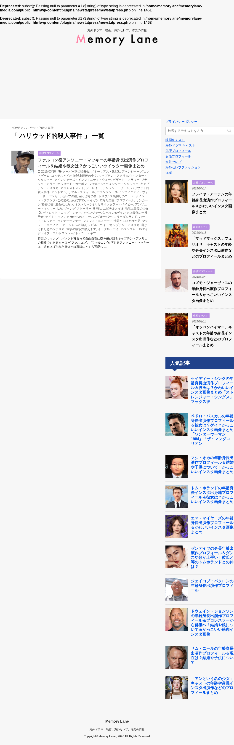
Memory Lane (117, 721)
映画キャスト (175, 140)
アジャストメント (72, 188)
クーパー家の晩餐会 (76, 171)
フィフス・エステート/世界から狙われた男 (111, 221)
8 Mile (97, 208)
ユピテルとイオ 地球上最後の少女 (74, 175)
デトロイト (93, 188)
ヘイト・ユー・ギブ (82, 233)
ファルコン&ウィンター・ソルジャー (113, 184)
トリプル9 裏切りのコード (116, 196)
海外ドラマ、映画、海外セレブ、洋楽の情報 (117, 729)
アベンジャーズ (93, 212)
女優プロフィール (178, 156)
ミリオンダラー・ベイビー (115, 204)
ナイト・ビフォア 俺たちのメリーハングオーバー (78, 216)
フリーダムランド (125, 216)
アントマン (58, 192)
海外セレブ (173, 162)
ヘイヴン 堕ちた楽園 (100, 200)
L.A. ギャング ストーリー (74, 208)
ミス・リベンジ (85, 204)
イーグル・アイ (108, 229)
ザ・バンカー (51, 196)
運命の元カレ (64, 204)
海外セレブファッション (183, 167)
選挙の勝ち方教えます (81, 229)
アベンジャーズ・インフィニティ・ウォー (82, 179)
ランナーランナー (69, 221)
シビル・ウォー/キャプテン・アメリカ (113, 225)
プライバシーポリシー (181, 121)
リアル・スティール (81, 192)
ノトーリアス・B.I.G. (105, 171)
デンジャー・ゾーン (116, 188)
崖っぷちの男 (88, 196)
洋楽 (168, 173)
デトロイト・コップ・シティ (62, 212)
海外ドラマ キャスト (180, 145)
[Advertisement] (117, 82)
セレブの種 (69, 196)
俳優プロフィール (178, 151)
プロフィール (125, 200)
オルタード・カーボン (72, 184)
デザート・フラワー (126, 179)
